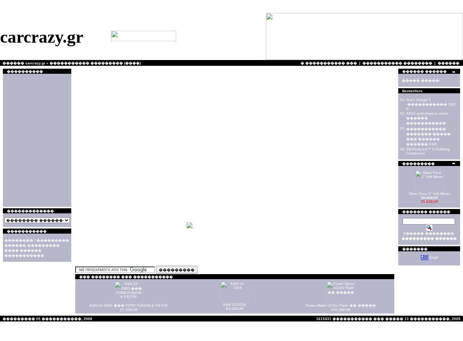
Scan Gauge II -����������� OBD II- (431, 104)
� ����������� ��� (329, 63)
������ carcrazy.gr (24, 63)
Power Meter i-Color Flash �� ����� (341, 305)
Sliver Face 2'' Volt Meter (429, 194)
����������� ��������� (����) (95, 63)
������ (448, 63)
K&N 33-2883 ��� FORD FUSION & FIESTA (129, 305)
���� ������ (23, 250)
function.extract (64, 10)
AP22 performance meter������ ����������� (427, 118)
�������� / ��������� (36, 240)
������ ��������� (32, 245)
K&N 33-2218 (234, 305)
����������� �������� (397, 63)
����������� (24, 255)
